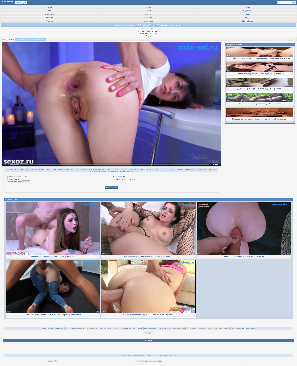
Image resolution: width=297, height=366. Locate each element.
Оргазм (148, 10)
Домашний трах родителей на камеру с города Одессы (259, 89)
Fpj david (44, 328)
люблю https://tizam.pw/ (148, 33)
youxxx (148, 348)
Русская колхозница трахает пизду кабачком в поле (260, 104)
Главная (4, 39)
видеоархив (148, 333)
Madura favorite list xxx (212, 328)
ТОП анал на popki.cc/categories (148, 31)
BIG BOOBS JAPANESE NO (164, 328)
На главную (148, 340)
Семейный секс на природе (92, 328)
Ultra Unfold (50, 328)
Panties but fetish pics (250, 328)
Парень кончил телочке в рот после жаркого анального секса (148, 315)
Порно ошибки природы (126, 328)
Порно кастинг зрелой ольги (238, 328)
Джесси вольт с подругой (224, 328)
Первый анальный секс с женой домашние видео (244, 256)
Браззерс (247, 7)
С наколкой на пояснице (192, 328)
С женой (148, 17)
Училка (247, 17)
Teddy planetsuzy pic (59, 328)
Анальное (49, 17)
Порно (148, 36)
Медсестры (247, 10)
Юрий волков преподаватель (150, 328)
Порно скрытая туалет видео (178, 328)
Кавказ (247, 14)
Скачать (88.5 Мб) (111, 187)
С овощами (49, 14)
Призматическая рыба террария (77, 328)
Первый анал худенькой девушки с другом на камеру (53, 256)
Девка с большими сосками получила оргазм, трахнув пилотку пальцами (260, 59)
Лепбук (134, 328)
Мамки (49, 10)
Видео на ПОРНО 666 (148, 29)
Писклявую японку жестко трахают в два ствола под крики (260, 74)
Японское (49, 21)
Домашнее (148, 7)
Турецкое (148, 14)
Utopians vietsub (202, 328)
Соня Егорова (116, 328)
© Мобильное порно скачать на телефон (148, 361)
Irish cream (140, 328)
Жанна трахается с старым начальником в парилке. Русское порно (259, 119)
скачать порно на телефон (148, 346)
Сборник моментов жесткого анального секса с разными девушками (53, 315)
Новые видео (21, 2)
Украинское (148, 21)
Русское (49, 7)
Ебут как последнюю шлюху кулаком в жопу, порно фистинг (148, 256)
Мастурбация (247, 21)
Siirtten (66, 328)
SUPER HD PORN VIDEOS (105, 328)
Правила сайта (52, 361)
